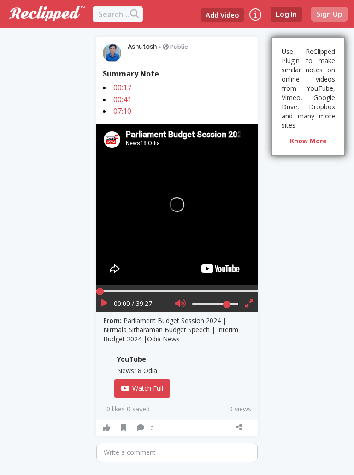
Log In (286, 14)
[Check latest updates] (255, 14)
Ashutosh (142, 46)
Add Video (222, 14)
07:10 (122, 111)
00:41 (122, 99)
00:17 (122, 87)
